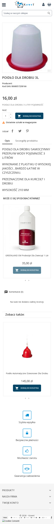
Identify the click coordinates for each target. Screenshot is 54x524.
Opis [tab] (7, 140)
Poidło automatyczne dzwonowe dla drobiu (27, 373)
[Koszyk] (49, 4)
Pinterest (27, 131)
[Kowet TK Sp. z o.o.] (24, 4)
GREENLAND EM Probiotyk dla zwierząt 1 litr (27, 255)
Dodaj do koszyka (29, 116)
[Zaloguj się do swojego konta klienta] (43, 4)
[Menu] (5, 4)
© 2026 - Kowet (27, 515)
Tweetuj (20, 131)
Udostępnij (12, 131)
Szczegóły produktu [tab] (26, 140)
